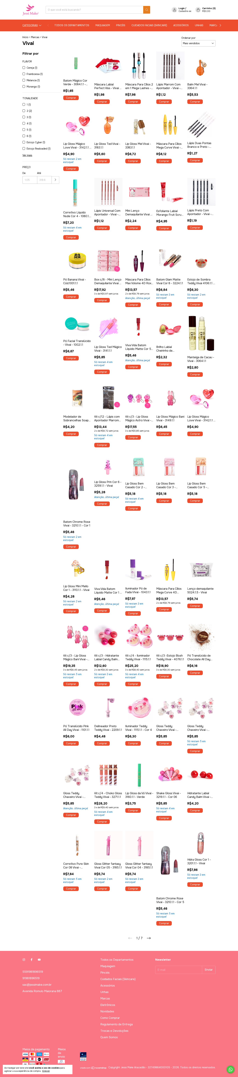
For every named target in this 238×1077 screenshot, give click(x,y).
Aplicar (55, 180)
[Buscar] (146, 10)
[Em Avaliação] (148, 1057)
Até (39, 173)
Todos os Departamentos (71, 25)
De (24, 173)
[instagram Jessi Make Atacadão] (23, 960)
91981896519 (31, 978)
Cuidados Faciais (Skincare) (149, 25)
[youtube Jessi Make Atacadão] (39, 960)
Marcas (215, 25)
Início (25, 37)
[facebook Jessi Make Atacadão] (31, 960)
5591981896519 (32, 972)
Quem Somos (109, 1037)
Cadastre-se (185, 11)
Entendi (46, 1071)
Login (182, 8)
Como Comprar (110, 1018)
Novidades (107, 1011)
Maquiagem (102, 25)
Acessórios (181, 25)
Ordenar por (188, 37)
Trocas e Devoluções (114, 1031)
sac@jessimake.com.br (37, 985)
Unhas (199, 25)
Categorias (30, 25)
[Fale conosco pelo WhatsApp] (231, 1070)
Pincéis (120, 25)
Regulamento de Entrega (116, 1024)
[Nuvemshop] (93, 1068)
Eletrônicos (107, 1005)
